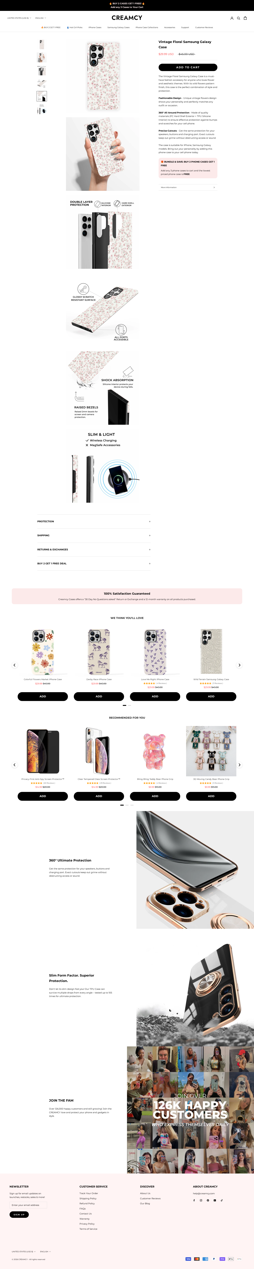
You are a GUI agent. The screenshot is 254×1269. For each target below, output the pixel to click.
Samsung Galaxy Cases (118, 27)
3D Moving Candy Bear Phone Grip (211, 779)
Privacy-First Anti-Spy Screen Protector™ (42, 779)
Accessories (169, 27)
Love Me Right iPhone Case (155, 679)
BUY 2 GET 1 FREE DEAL (52, 563)
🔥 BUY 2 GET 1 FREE (51, 27)
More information (169, 187)
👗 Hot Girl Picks (74, 27)
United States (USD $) (18, 18)
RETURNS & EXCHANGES (52, 549)
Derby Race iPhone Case (99, 679)
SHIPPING (43, 535)
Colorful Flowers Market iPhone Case (43, 679)
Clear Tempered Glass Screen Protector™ (99, 779)
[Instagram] (201, 1200)
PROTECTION (45, 521)
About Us (145, 1193)
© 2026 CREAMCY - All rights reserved (28, 1259)
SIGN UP (19, 1214)
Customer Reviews (204, 27)
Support (185, 27)
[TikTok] (222, 1200)
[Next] (239, 665)
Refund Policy (87, 1203)
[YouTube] (215, 1200)
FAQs (83, 1208)
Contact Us (86, 1213)
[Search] (238, 18)
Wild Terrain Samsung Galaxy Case (211, 679)
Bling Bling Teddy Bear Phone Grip (155, 779)
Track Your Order (89, 1193)
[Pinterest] (208, 1200)
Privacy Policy (87, 1223)
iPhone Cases (94, 27)
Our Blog (145, 1203)
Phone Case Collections (147, 27)
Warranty (85, 1218)
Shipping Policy (88, 1198)
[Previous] (15, 665)
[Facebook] (194, 1200)
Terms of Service (88, 1229)
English (39, 18)
